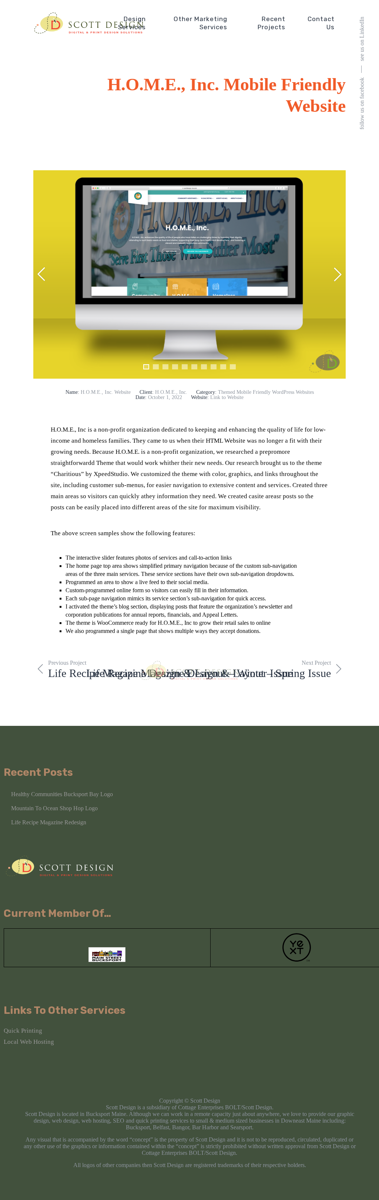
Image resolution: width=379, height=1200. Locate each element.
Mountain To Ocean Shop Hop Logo (54, 808)
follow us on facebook (362, 103)
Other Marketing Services (200, 23)
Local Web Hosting (29, 1041)
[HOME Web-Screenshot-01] (189, 274)
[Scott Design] (88, 23)
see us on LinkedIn (362, 39)
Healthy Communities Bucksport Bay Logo (62, 794)
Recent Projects (271, 23)
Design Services (132, 23)
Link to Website (227, 397)
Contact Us (321, 23)
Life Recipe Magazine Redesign (48, 822)
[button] (146, 366)
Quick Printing (23, 1030)
